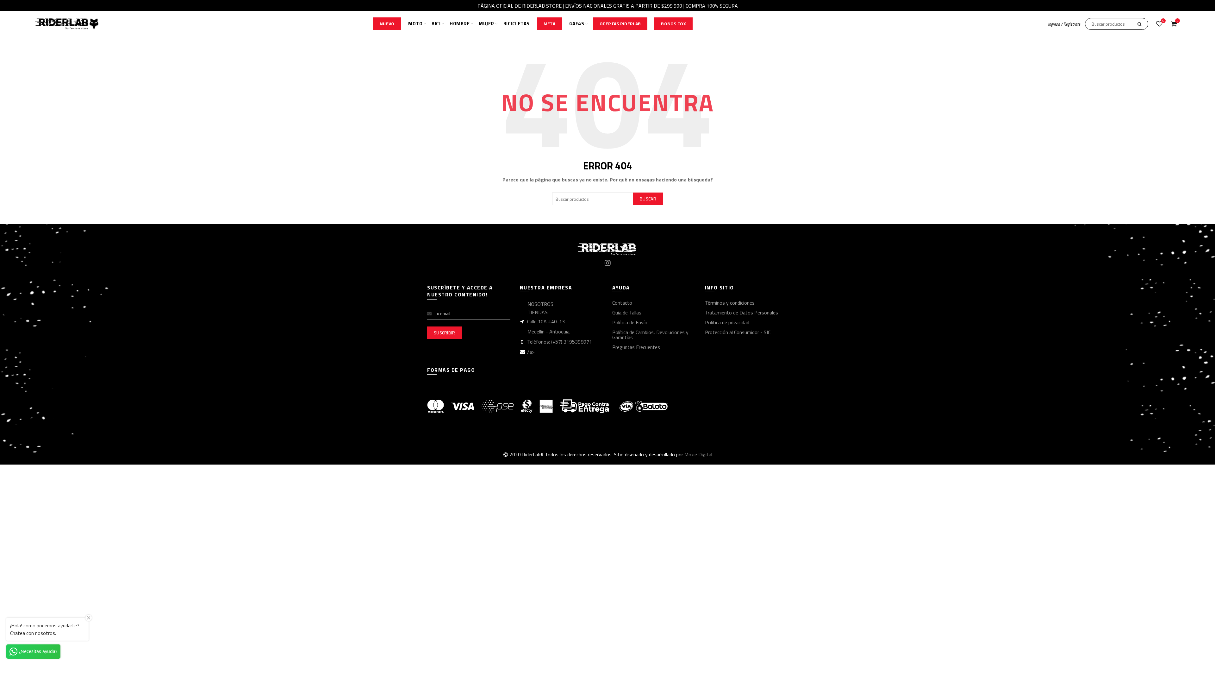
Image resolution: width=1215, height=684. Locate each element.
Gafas (576, 23)
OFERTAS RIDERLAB (620, 23)
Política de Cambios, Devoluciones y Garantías (650, 334)
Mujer (486, 23)
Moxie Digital (698, 454)
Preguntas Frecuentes (636, 347)
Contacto (622, 303)
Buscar (648, 198)
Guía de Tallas (626, 312)
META (549, 23)
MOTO (415, 23)
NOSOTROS (540, 304)
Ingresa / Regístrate (1064, 24)
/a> (530, 352)
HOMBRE (460, 23)
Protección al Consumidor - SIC (737, 332)
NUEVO (387, 23)
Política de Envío (629, 322)
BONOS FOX (673, 23)
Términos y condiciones (730, 303)
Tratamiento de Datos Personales (741, 312)
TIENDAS (537, 312)
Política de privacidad (727, 322)
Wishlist (1163, 21)
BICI (436, 23)
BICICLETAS (516, 23)
